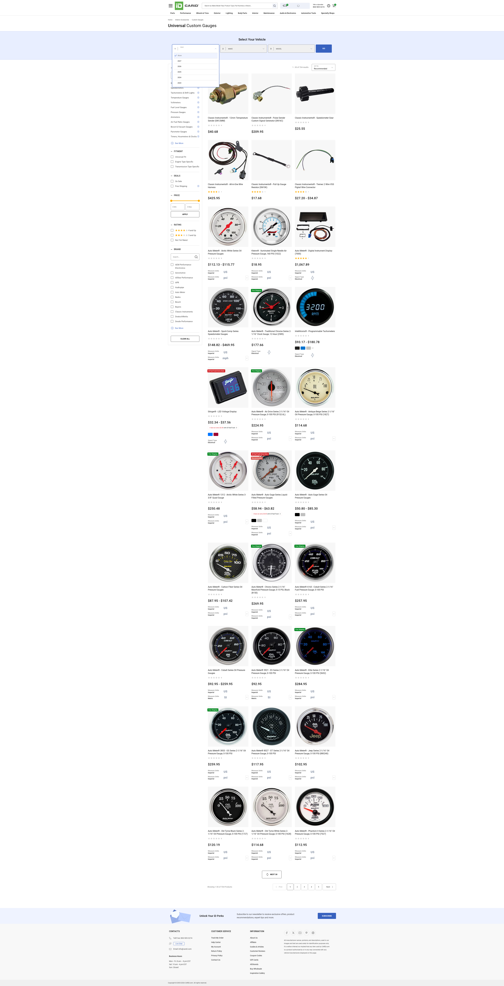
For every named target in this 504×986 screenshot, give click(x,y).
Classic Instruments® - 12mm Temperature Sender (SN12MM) (228, 119)
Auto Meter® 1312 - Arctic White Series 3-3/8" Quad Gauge (227, 496)
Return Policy (216, 951)
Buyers (178, 307)
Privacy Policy (216, 955)
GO (323, 48)
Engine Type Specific (184, 162)
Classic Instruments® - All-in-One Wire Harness (225, 185)
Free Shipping (181, 186)
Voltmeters (176, 102)
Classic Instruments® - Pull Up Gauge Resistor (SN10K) (268, 185)
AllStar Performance (184, 278)
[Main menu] (170, 6)
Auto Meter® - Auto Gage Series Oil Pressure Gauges (311, 496)
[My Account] (328, 6)
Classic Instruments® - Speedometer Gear (314, 118)
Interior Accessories (182, 20)
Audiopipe (179, 287)
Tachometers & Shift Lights (183, 93)
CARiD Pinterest (306, 933)
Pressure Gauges (178, 112)
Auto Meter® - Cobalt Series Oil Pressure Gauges (226, 671)
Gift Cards (254, 960)
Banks (178, 297)
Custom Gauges (197, 20)
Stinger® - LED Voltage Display (222, 411)
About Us (254, 938)
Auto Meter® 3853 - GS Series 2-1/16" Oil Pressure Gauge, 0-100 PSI (227, 752)
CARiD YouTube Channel (300, 933)
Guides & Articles (257, 947)
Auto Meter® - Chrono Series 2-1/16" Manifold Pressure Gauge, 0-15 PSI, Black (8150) (270, 590)
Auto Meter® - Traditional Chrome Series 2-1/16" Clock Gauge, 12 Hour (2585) (271, 332)
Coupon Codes (256, 955)
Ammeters (175, 117)
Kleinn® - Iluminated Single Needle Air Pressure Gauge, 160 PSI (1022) (269, 252)
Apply (185, 214)
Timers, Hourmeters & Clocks (184, 136)
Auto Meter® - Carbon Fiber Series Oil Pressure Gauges (225, 588)
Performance (185, 13)
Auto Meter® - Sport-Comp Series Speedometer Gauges (223, 332)
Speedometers (177, 88)
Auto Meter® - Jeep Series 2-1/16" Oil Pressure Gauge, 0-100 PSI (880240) (312, 752)
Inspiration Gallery (257, 973)
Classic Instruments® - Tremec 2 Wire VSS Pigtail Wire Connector (314, 185)
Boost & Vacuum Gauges (182, 127)
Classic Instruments (184, 312)
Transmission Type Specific (187, 166)
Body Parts (242, 13)
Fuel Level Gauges (179, 107)
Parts (172, 13)
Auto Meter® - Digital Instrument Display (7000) (313, 252)
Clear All (185, 339)
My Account (216, 947)
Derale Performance (184, 321)
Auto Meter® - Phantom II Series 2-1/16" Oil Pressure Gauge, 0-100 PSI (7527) (315, 832)
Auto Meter (180, 292)
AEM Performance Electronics (183, 266)
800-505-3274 (318, 7)
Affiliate (253, 942)
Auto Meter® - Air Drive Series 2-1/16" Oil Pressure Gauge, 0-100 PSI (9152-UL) (270, 413)
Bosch (178, 302)
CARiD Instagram (313, 933)
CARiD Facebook (287, 933)
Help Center (216, 942)
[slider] (171, 201)
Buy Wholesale (256, 969)
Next (328, 887)
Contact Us (215, 960)
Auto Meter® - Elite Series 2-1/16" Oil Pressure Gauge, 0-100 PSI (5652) (312, 671)
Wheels (199, 13)
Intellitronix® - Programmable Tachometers (315, 331)
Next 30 (273, 874)
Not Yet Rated (181, 240)
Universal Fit (180, 157)
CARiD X (293, 933)
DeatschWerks (181, 316)
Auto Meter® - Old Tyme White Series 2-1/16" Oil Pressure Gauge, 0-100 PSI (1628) (271, 832)
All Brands (254, 964)
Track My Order (217, 938)
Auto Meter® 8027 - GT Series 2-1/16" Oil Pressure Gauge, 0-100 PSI (270, 752)
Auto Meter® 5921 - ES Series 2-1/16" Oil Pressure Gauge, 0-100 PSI (270, 671)
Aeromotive (180, 273)
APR (177, 282)
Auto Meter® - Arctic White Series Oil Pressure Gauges (225, 252)
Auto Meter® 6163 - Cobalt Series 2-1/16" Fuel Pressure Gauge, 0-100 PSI (314, 588)
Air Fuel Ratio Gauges (180, 122)
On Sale (178, 181)
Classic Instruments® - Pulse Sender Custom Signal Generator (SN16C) (268, 119)
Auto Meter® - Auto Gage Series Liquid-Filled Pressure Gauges (269, 496)
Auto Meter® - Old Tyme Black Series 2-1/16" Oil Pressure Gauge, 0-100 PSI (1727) (228, 832)
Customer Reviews (257, 951)
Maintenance (269, 13)
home (170, 20)
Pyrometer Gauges (179, 132)
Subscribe (327, 916)
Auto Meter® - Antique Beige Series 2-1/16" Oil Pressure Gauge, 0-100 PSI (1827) (315, 413)
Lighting (229, 13)
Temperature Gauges (180, 98)
